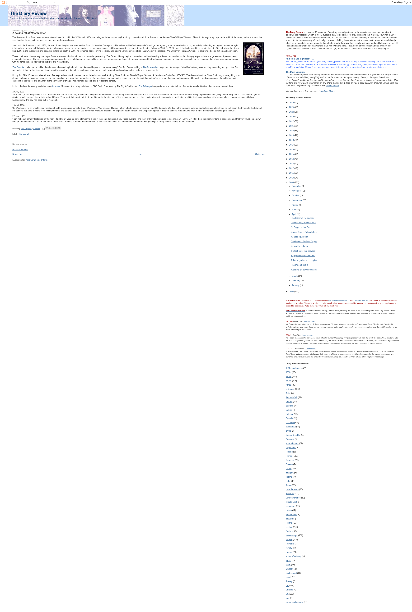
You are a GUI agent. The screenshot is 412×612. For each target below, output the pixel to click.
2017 (291, 145)
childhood (22, 134)
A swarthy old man (299, 246)
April (294, 214)
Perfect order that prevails (303, 251)
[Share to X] (53, 127)
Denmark (290, 439)
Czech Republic (293, 435)
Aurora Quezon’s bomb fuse (304, 232)
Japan (288, 485)
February (296, 280)
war (287, 598)
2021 (291, 126)
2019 (291, 135)
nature (289, 510)
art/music (290, 389)
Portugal (290, 531)
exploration (291, 447)
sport (288, 564)
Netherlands (291, 514)
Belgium (289, 414)
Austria (289, 401)
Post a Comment (20, 149)
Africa (288, 385)
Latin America (292, 489)
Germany (290, 460)
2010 (291, 178)
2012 (291, 168)
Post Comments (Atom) (36, 160)
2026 (291, 102)
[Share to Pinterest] (59, 127)
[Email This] (47, 127)
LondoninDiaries (293, 498)
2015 (291, 154)
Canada (289, 418)
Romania (290, 544)
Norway (289, 518)
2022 (291, 121)
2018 (291, 140)
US (287, 594)
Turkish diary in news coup (303, 222)
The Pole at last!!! (299, 265)
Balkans (289, 406)
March (295, 276)
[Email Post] (43, 129)
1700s (288, 376)
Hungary (290, 472)
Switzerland (291, 573)
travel (288, 577)
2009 (291, 182)
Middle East (291, 502)
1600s (288, 372)
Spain (288, 560)
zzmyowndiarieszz (294, 602)
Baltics (289, 410)
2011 (291, 173)
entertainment (292, 443)
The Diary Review (28, 13)
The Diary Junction (295, 72)
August (295, 205)
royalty (289, 548)
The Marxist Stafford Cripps (304, 241)
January (296, 285)
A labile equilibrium (300, 237)
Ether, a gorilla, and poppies (304, 260)
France (289, 456)
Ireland (289, 477)
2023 (291, 116)
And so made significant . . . (300, 59)
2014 (291, 159)
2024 (291, 112)
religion (289, 539)
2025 (291, 107)
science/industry (293, 556)
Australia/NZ (291, 397)
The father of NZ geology (302, 218)
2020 (291, 130)
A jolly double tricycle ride (303, 255)
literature (290, 493)
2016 (291, 149)
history (289, 468)
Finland (289, 452)
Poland (289, 523)
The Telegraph (145, 86)
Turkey (289, 581)
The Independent (151, 67)
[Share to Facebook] (56, 127)
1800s (288, 380)
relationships (292, 535)
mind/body (290, 506)
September (297, 200)
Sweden (289, 569)
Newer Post (17, 154)
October (296, 195)
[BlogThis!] (50, 127)
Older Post (260, 154)
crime (288, 431)
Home (139, 154)
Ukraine (289, 590)
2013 (291, 163)
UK (28, 134)
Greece (289, 464)
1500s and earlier (294, 368)
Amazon (56, 86)
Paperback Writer (327, 91)
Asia (288, 393)
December (297, 186)
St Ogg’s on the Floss (301, 227)
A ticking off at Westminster (304, 270)
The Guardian (18, 67)
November (297, 191)
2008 (291, 291)
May (294, 209)
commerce (291, 426)
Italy (288, 481)
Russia (289, 552)
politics (289, 527)
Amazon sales (309, 321)
